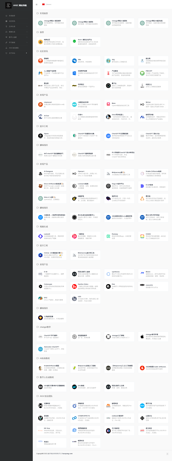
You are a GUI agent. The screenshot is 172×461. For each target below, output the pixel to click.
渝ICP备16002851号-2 (55, 453)
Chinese (48, 4)
